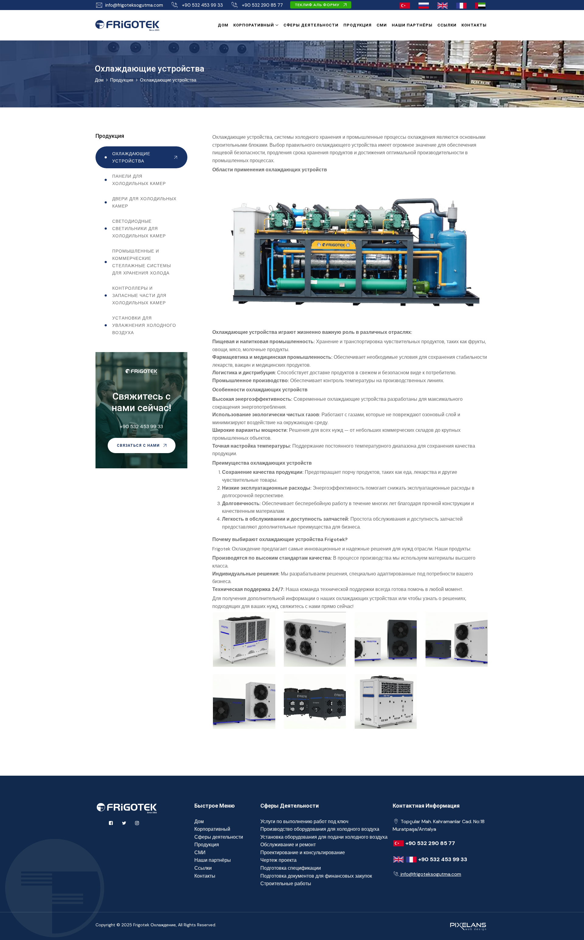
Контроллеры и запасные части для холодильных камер (139, 295)
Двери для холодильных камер (144, 202)
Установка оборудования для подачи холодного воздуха (324, 837)
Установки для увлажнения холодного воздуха (144, 325)
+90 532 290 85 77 (262, 5)
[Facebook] (111, 823)
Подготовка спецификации (290, 868)
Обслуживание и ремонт (288, 844)
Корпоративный (253, 25)
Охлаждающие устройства (168, 80)
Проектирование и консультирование (302, 852)
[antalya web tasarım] (467, 925)
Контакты (474, 25)
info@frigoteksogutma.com (134, 5)
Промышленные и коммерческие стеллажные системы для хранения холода (141, 262)
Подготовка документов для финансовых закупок (316, 876)
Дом (223, 25)
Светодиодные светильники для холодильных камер (139, 228)
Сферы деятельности (311, 25)
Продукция (357, 25)
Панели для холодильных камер (139, 179)
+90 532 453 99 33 (202, 5)
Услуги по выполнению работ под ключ (304, 821)
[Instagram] (137, 823)
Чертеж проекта (278, 860)
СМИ (382, 25)
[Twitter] (124, 823)
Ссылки (447, 25)
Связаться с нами (139, 445)
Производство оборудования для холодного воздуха (319, 829)
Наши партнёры (412, 25)
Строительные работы (285, 883)
